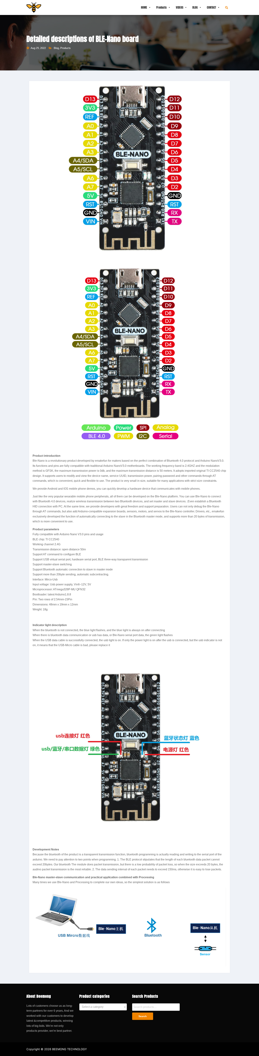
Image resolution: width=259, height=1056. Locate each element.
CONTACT (211, 7)
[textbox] (103, 1006)
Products (161, 7)
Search (142, 1016)
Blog (56, 47)
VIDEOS (179, 7)
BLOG (195, 7)
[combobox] (103, 1006)
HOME (144, 7)
